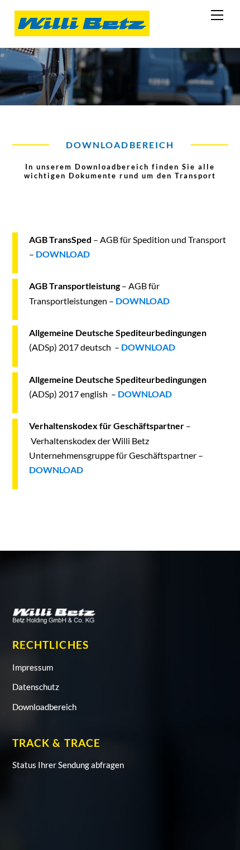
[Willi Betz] (82, 33)
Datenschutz (35, 687)
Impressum (32, 667)
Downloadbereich (44, 707)
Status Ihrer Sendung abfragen (68, 765)
